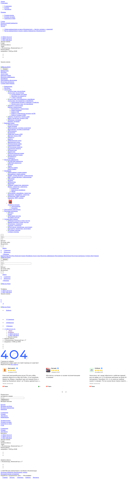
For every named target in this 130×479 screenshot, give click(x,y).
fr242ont (97, 368)
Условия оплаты (9, 15)
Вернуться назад (6, 364)
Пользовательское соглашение (10, 474)
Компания (4, 409)
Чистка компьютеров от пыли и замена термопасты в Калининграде (24, 31)
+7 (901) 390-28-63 (6, 40)
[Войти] (1, 297)
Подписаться (4, 399)
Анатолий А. (11, 368)
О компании (8, 6)
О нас (2, 425)
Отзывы (6, 7)
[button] (62, 391)
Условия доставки (9, 17)
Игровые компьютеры (7, 408)
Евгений (53, 368)
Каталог (3, 404)
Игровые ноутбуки (6, 406)
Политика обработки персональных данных (14, 472)
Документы (7, 9)
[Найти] (2, 246)
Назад (10, 330)
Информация (5, 417)
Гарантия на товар (9, 18)
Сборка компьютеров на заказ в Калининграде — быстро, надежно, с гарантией (28, 29)
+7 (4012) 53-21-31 (6, 37)
